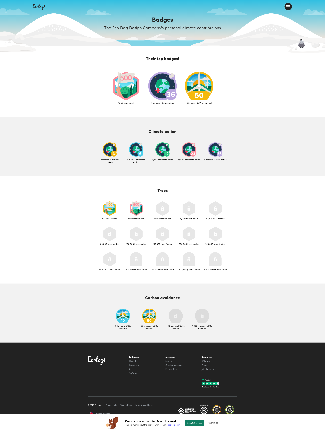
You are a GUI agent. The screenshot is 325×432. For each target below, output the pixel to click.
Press (204, 365)
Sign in (168, 361)
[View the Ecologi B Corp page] (204, 411)
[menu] (288, 6)
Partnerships (171, 369)
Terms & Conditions (143, 405)
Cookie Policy (126, 405)
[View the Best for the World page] (217, 411)
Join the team (208, 369)
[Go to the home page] (38, 7)
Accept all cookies (194, 422)
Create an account (174, 365)
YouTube (133, 373)
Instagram (134, 365)
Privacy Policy (111, 405)
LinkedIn (133, 361)
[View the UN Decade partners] (187, 411)
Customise (213, 422)
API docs (206, 361)
